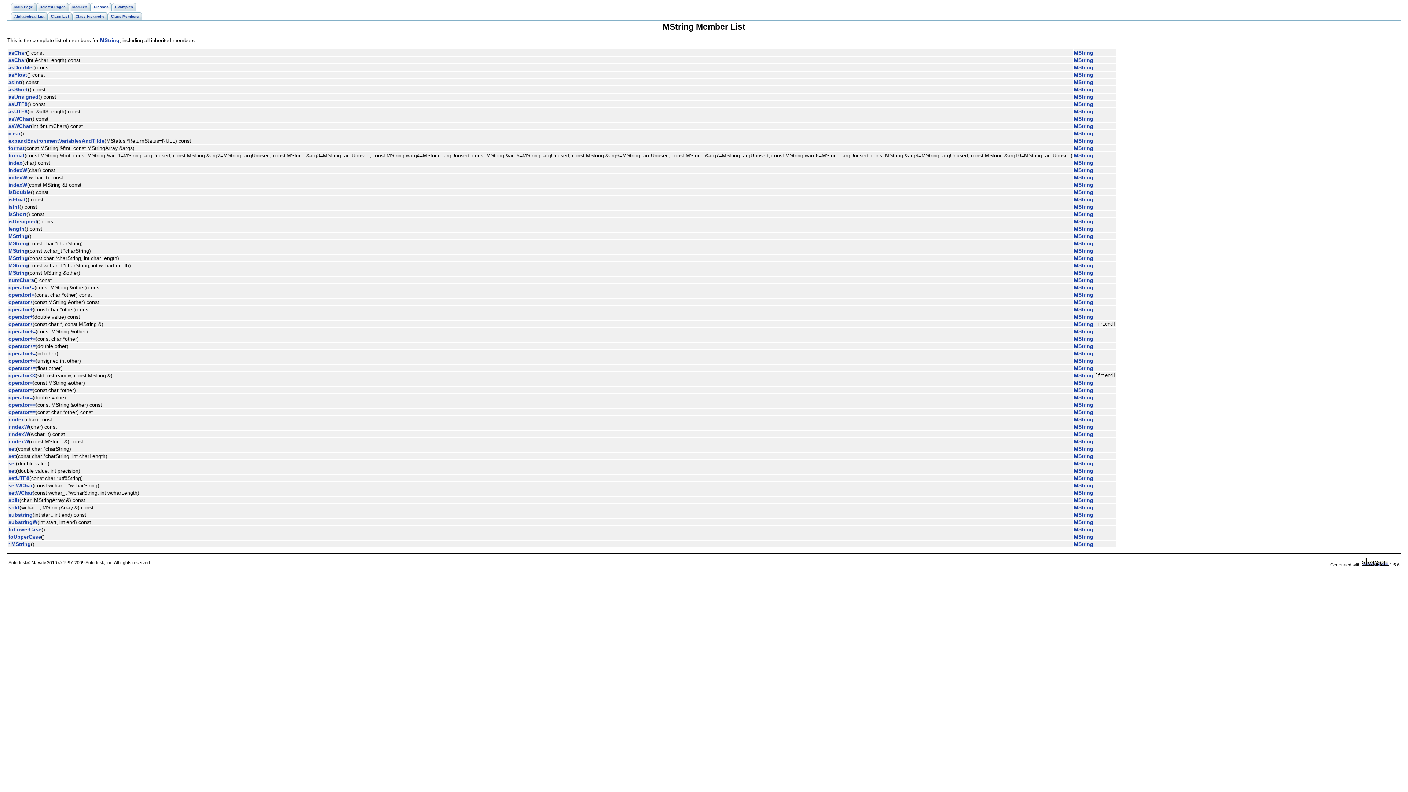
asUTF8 (17, 104)
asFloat (17, 75)
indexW (17, 170)
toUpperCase (24, 537)
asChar (17, 53)
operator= (20, 383)
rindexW (18, 427)
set (12, 449)
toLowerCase (24, 529)
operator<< (22, 375)
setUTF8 (18, 478)
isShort (17, 214)
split (13, 500)
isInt (13, 207)
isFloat (17, 199)
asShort (18, 89)
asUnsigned (23, 97)
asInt (14, 82)
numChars (21, 280)
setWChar (20, 485)
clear (14, 133)
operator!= (21, 287)
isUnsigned (22, 221)
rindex (16, 419)
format (16, 148)
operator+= (22, 331)
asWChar (19, 119)
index (15, 163)
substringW (22, 522)
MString (110, 40)
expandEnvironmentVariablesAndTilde (56, 141)
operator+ (20, 302)
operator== (22, 405)
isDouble (19, 192)
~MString (19, 544)
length (16, 229)
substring (20, 515)
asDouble (20, 67)
